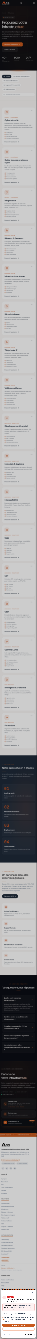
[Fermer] (33, 1292)
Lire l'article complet (17, 1325)
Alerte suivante (28, 1334)
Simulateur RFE (18, 1329)
